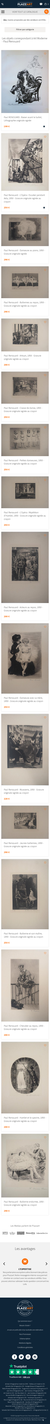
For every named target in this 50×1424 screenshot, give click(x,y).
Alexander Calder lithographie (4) (16, 1406)
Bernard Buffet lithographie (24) (16, 1395)
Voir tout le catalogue (25, 11)
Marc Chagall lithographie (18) (13, 1400)
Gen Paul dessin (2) (20, 1393)
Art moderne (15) (9, 1393)
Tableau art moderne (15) (37, 1384)
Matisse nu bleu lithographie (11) (25, 1408)
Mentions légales (25, 1343)
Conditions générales (25, 1347)
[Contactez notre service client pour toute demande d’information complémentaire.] (2, 4)
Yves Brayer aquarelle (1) (35, 1397)
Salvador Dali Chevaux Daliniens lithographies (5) (17, 1410)
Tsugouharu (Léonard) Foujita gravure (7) (35, 1388)
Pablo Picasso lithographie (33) (11, 1388)
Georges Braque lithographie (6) (35, 1386)
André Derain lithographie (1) (35, 1406)
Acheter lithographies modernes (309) (16, 1384)
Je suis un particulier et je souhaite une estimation (25, 1330)
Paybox (29, 1420)
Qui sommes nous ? (25, 1321)
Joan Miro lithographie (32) (15, 1391)
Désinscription (25, 1338)
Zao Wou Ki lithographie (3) (33, 1402)
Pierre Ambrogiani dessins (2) (35, 1395)
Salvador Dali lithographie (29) (14, 1386)
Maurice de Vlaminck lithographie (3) (34, 1400)
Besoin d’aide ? (25, 1325)
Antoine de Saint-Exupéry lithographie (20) (25, 1404)
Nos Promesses (25, 1334)
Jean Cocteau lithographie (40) (34, 1391)
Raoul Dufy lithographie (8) (16, 1402)
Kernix (40, 1420)
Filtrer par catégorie (25, 29)
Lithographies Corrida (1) (40, 1410)
